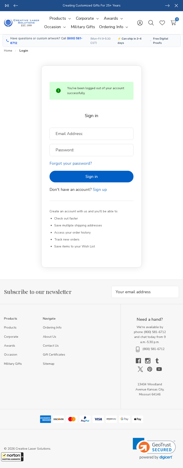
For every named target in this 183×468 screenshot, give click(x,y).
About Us (49, 337)
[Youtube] (159, 369)
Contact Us (51, 346)
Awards (9, 346)
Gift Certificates (54, 354)
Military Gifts (13, 364)
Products (10, 327)
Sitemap (48, 364)
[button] (12, 456)
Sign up (100, 189)
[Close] (176, 5)
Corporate (11, 337)
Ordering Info (52, 327)
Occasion (10, 354)
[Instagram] (149, 360)
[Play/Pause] (6, 5)
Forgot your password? (71, 163)
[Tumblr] (159, 360)
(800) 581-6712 (155, 332)
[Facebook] (140, 360)
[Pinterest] (151, 369)
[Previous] (15, 5)
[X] (142, 369)
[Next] (167, 5)
